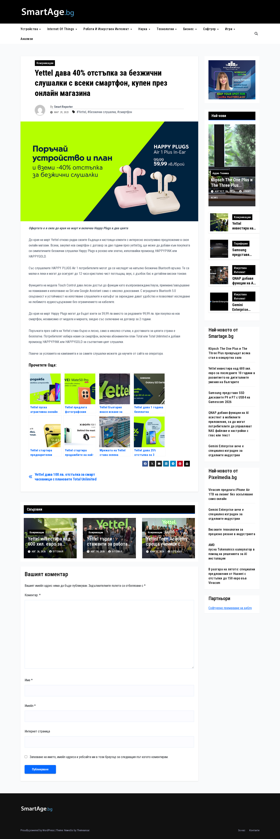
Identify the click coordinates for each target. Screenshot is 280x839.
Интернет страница (37, 731)
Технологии (166, 29)
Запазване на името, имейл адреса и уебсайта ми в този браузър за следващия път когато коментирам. (99, 757)
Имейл (30, 706)
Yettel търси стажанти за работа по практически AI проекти (107, 546)
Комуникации (44, 63)
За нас (241, 830)
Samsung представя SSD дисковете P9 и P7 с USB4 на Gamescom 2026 (229, 397)
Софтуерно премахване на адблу (230, 608)
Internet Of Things (61, 29)
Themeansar (83, 830)
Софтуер (210, 29)
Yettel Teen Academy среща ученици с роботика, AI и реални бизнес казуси (168, 546)
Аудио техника (221, 173)
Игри (229, 29)
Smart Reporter (63, 106)
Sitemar (58, 551)
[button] (256, 34)
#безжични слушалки (102, 112)
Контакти (254, 830)
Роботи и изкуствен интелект (106, 29)
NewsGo (68, 830)
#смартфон (124, 112)
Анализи (26, 39)
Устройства (29, 29)
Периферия (241, 243)
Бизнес (189, 29)
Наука (143, 29)
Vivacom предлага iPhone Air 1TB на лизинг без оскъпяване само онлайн (230, 494)
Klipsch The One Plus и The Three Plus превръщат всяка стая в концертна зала (229, 353)
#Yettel (81, 112)
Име (29, 680)
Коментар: (33, 595)
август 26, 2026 (225, 191)
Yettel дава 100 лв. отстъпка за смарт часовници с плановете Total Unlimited (66, 476)
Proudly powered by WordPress (37, 830)
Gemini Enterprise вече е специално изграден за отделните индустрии (226, 450)
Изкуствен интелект (240, 270)
